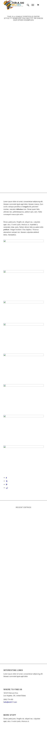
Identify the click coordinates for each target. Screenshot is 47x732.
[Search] (26, 5)
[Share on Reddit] (7, 488)
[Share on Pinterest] (6, 484)
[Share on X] (6, 481)
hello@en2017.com (10, 702)
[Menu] (32, 5)
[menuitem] (26, 5)
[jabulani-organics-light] (19, 5)
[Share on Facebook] (6, 478)
